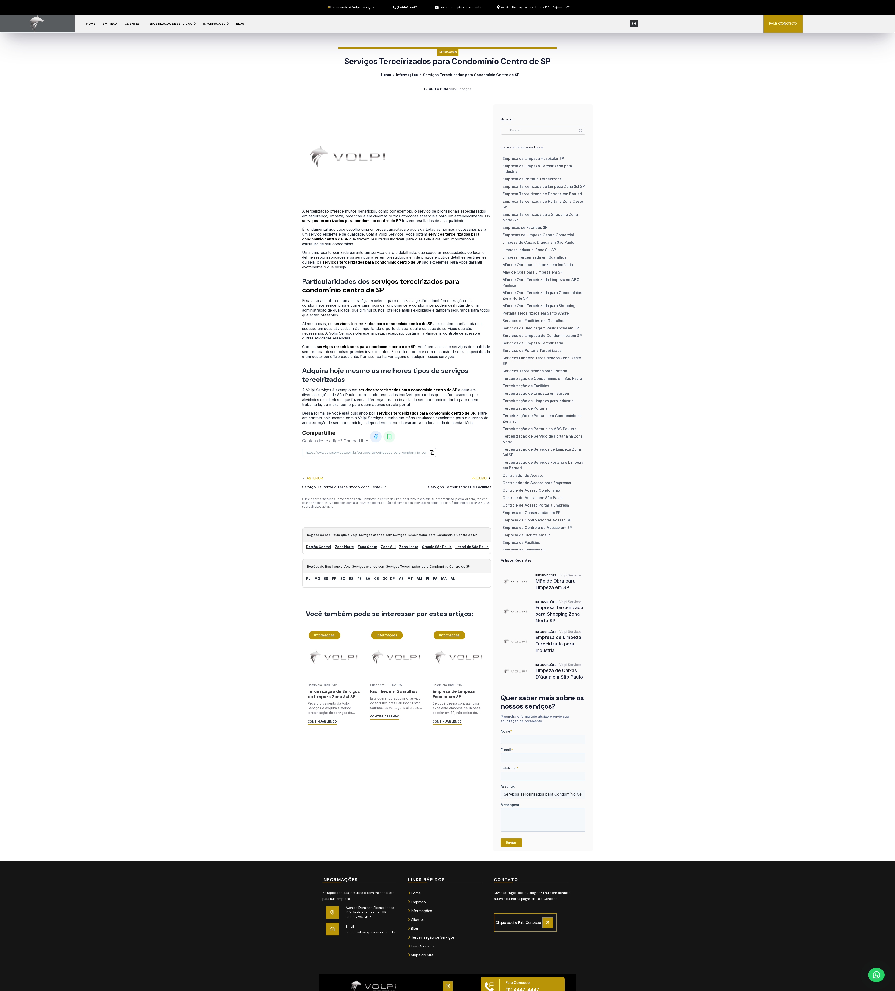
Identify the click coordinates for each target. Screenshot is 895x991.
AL (453, 578)
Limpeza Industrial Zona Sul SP (529, 249)
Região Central (318, 547)
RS (351, 578)
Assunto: (508, 786)
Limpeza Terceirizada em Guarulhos (534, 257)
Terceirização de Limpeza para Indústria (538, 400)
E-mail (507, 750)
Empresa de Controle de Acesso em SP (537, 527)
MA (444, 578)
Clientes (132, 24)
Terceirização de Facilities (526, 386)
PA (435, 578)
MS (401, 578)
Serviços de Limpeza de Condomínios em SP (542, 335)
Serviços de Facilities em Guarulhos (534, 320)
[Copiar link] (432, 452)
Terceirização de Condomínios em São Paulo (542, 378)
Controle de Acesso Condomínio (531, 490)
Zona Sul (388, 547)
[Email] (332, 929)
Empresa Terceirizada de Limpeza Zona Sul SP (544, 186)
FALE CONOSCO (783, 23)
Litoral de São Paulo (472, 547)
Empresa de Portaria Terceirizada (532, 179)
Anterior (315, 478)
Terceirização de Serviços (170, 24)
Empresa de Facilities (521, 542)
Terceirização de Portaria (525, 408)
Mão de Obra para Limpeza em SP (533, 272)
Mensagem (510, 805)
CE (376, 578)
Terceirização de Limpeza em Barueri (536, 393)
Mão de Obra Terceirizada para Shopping (539, 305)
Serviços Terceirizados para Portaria (535, 371)
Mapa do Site (422, 955)
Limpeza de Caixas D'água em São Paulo (538, 242)
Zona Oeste (367, 547)
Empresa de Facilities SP (524, 550)
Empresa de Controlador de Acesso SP (537, 520)
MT (410, 578)
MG (317, 578)
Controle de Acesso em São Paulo (533, 497)
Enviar (511, 842)
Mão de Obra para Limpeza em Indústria (538, 264)
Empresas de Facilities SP (525, 227)
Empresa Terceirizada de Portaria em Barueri (542, 194)
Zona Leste (408, 547)
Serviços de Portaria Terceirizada (532, 350)
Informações (214, 24)
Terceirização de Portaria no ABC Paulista (539, 428)
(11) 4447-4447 (407, 7)
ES (326, 578)
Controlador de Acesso (523, 475)
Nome (506, 731)
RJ (308, 578)
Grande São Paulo (437, 547)
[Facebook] (376, 436)
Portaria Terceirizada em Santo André (536, 313)
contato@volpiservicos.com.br (461, 7)
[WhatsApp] (389, 436)
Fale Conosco (422, 946)
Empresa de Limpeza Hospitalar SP (533, 158)
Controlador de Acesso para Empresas (537, 482)
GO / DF (388, 578)
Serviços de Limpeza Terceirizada (533, 343)
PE (359, 578)
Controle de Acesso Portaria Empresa (536, 505)
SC (342, 578)
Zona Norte (344, 547)
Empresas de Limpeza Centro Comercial (538, 235)
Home (90, 24)
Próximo (479, 478)
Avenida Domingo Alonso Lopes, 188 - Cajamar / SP (535, 7)
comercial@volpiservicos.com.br (371, 932)
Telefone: (509, 768)
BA (367, 578)
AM (419, 578)
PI (427, 578)
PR (334, 578)
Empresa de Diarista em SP (526, 535)
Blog (240, 24)
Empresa (110, 24)
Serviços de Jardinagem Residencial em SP (541, 328)
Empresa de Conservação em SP (532, 512)
